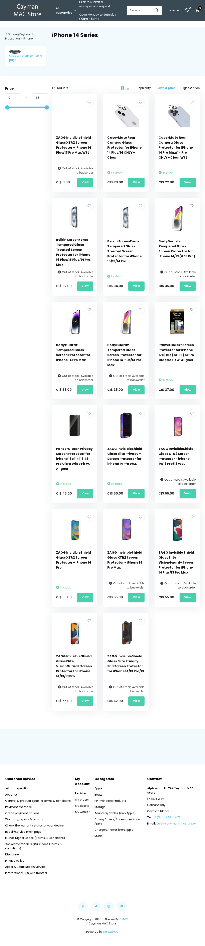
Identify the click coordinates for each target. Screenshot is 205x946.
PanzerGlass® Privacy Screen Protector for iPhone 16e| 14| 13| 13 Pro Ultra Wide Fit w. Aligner (74, 458)
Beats (98, 795)
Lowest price (166, 88)
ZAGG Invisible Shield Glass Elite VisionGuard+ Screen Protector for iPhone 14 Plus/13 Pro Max (176, 562)
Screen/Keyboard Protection (19, 36)
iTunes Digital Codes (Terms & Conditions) (35, 838)
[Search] (157, 10)
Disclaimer (12, 854)
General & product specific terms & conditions (38, 801)
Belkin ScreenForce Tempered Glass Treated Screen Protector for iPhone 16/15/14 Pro (124, 251)
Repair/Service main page (23, 832)
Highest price (191, 88)
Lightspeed (111, 932)
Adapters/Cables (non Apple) (115, 813)
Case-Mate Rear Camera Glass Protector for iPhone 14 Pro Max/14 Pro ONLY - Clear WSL (176, 147)
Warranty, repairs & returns (24, 819)
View (85, 182)
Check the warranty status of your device (34, 826)
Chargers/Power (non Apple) (114, 830)
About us (11, 795)
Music (98, 836)
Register (80, 793)
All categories (64, 10)
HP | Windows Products (110, 801)
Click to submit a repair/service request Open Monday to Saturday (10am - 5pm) (97, 10)
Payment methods (18, 807)
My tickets (82, 806)
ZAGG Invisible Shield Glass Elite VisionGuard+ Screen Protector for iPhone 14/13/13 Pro (74, 666)
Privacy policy (14, 861)
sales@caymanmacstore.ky (176, 824)
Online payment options (22, 813)
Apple (98, 788)
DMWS (124, 919)
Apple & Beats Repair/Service (25, 867)
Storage (100, 807)
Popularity (144, 88)
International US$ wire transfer (26, 873)
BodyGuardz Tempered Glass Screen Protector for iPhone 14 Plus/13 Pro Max (124, 355)
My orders (82, 800)
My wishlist (82, 812)
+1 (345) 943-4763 (166, 817)
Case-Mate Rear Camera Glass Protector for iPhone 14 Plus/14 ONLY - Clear (124, 147)
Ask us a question (17, 788)
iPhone (28, 38)
